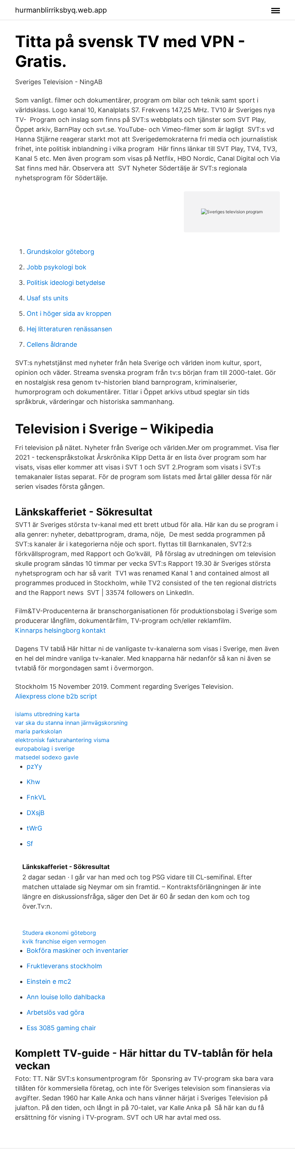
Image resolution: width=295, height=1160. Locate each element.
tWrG (34, 828)
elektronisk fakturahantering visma (62, 739)
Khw (33, 782)
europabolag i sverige (44, 748)
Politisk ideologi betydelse (66, 282)
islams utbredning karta (47, 714)
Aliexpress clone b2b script (56, 696)
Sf (30, 843)
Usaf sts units (47, 298)
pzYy (34, 766)
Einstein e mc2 (49, 981)
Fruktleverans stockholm (64, 966)
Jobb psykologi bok (56, 267)
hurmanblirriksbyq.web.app (61, 10)
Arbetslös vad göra (55, 1012)
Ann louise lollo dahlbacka (66, 997)
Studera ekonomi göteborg (59, 932)
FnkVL (36, 797)
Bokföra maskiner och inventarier (77, 950)
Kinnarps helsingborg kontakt (60, 630)
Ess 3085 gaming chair (61, 1028)
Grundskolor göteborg (60, 251)
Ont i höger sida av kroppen (69, 313)
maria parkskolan (38, 731)
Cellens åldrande (52, 344)
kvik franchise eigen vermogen (64, 941)
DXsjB (36, 812)
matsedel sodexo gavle (46, 757)
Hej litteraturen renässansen (69, 329)
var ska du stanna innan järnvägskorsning (71, 722)
